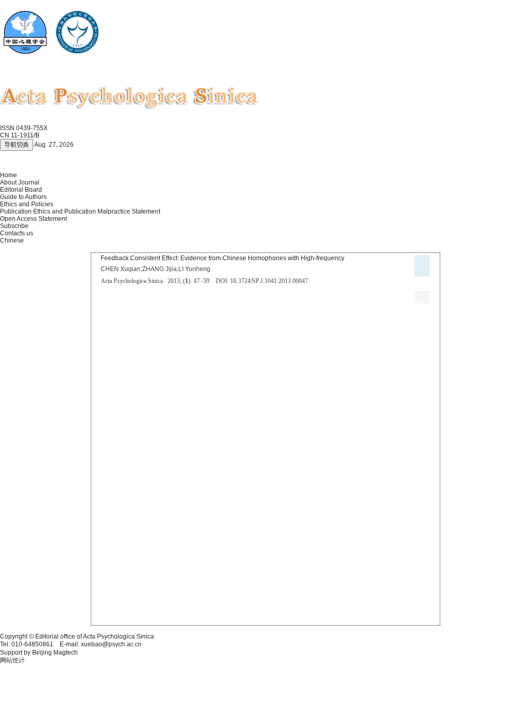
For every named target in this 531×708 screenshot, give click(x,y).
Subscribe (14, 226)
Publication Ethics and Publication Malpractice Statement (80, 211)
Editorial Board (21, 189)
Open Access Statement (33, 218)
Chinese (12, 240)
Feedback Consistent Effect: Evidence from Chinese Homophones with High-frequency (222, 258)
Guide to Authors (23, 197)
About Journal (19, 182)
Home (8, 175)
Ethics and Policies (26, 204)
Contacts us (16, 233)
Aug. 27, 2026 (54, 144)
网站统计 (12, 660)
